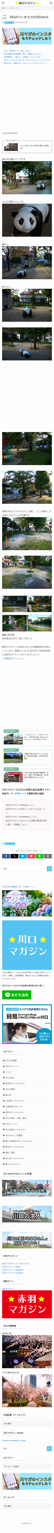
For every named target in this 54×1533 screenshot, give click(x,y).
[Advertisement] (27, 96)
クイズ (8, 1072)
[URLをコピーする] (48, 856)
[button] (6, 856)
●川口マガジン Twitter (11, 1267)
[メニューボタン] (3, 3)
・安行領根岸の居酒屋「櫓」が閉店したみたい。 (23, 54)
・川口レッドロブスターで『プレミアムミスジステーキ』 (26, 60)
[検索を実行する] (49, 868)
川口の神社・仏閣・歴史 (16, 1118)
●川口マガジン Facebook (12, 1273)
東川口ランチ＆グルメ (15, 1147)
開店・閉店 (10, 1153)
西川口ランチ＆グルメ (15, 1112)
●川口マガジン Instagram (12, 1270)
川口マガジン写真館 (14, 1135)
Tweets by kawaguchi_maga (13, 1440)
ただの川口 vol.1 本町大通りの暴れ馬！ (34, 147)
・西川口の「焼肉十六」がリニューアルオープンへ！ (24, 63)
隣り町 (8, 1095)
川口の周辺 (10, 1089)
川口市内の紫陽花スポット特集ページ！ (19, 887)
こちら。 (32, 805)
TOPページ (21, 793)
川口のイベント (12, 1066)
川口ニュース (9, 22)
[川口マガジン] (27, 3)
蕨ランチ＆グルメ (13, 1164)
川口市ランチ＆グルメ (15, 1158)
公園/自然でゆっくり (14, 1106)
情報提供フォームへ (13, 658)
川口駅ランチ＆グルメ (15, 1101)
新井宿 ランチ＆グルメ (15, 1083)
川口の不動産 (11, 1060)
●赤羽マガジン (8, 1289)
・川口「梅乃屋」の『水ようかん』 (17, 51)
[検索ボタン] (51, 3)
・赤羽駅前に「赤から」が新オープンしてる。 (22, 57)
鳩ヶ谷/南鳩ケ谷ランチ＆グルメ (19, 1141)
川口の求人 (10, 1078)
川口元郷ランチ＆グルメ (16, 1130)
